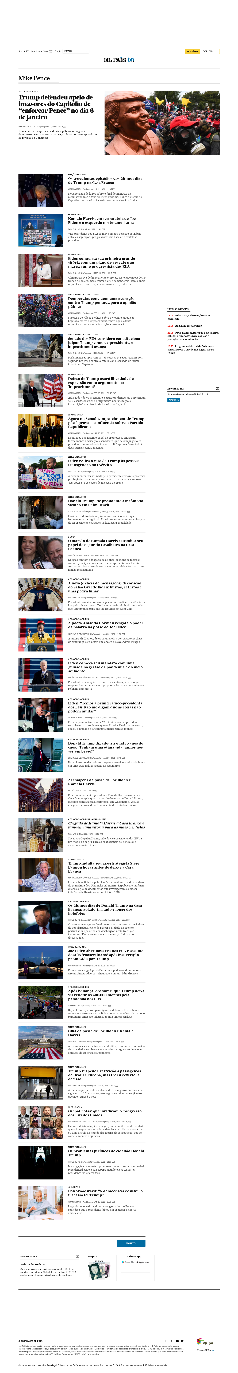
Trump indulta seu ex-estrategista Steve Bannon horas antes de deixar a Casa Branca (103, 867)
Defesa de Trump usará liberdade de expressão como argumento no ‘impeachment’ (101, 383)
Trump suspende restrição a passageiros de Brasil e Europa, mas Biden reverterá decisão (104, 1075)
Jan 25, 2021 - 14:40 (119, 512)
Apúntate (174, 400)
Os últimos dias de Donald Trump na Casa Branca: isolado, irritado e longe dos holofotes (105, 910)
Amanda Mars (74, 189)
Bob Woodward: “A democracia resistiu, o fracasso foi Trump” (105, 1193)
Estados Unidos (76, 215)
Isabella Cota (75, 1006)
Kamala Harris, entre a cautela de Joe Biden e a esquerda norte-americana (102, 221)
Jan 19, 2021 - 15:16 (113, 1042)
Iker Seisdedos (25, 127)
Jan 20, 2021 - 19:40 (121, 678)
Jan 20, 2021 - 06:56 (92, 834)
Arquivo (93, 1256)
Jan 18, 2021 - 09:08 (120, 1122)
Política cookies (65, 1365)
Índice (150, 1365)
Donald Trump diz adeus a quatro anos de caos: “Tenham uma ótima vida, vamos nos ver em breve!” (105, 747)
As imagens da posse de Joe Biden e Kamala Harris (99, 782)
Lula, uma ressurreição (188, 325)
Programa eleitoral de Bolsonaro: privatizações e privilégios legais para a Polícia (191, 349)
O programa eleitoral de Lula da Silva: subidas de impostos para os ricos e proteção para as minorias (193, 336)
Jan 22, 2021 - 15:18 (107, 598)
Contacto (22, 1365)
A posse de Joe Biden (78, 579)
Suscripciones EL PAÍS (110, 1365)
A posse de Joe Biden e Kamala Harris (87, 819)
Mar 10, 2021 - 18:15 (105, 273)
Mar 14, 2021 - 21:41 (94, 229)
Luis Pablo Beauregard (79, 634)
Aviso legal (52, 1365)
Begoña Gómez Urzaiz (78, 555)
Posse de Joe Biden (77, 947)
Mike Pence (34, 78)
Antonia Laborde (76, 598)
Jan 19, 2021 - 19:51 (100, 1006)
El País (71, 791)
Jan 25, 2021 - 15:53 (105, 471)
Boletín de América (32, 1264)
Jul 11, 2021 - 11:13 (104, 189)
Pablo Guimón (75, 229)
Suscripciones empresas (131, 1365)
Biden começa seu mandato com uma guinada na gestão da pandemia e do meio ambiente (105, 667)
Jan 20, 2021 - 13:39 (86, 791)
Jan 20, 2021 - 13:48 (114, 758)
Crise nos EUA (75, 1107)
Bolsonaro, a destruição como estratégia (188, 317)
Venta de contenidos (37, 1365)
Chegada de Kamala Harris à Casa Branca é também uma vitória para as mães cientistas (106, 825)
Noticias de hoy (161, 1365)
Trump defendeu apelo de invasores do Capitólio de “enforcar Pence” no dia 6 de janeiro (56, 107)
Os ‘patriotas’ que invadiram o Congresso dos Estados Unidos (105, 1113)
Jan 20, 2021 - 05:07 (121, 878)
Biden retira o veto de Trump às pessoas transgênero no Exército (104, 463)
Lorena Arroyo (75, 718)
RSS (145, 1365)
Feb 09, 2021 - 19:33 (104, 353)
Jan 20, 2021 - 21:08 (114, 634)
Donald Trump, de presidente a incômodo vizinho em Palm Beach (105, 503)
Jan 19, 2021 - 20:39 (104, 966)
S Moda (94, 555)
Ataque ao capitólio (28, 92)
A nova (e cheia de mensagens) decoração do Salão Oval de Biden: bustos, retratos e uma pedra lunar (105, 587)
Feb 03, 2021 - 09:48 (105, 393)
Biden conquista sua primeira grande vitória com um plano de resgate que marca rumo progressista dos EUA (101, 263)
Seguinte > (131, 1243)
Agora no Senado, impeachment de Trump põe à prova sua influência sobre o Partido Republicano (106, 423)
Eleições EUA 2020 (77, 175)
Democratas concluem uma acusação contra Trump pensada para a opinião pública (102, 303)
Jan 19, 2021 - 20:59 (119, 920)
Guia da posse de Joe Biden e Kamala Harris (101, 1033)
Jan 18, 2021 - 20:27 (108, 1086)
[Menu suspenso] (21, 60)
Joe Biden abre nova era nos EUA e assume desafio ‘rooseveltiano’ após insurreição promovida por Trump (105, 955)
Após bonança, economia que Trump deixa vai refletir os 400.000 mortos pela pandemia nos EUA (106, 995)
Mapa (96, 1365)
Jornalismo (74, 1187)
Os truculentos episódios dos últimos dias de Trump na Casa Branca (105, 181)
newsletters (175, 388)
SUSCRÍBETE (192, 51)
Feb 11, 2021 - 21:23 (104, 313)
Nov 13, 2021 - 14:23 (56, 127)
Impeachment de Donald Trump (83, 295)
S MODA (71, 537)
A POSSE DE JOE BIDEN (78, 987)
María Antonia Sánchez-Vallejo (83, 678)
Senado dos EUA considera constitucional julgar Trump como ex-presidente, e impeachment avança (104, 343)
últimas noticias (178, 309)
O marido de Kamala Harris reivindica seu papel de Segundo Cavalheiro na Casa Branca (105, 545)
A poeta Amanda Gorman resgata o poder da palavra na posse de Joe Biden (106, 625)
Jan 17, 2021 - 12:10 (104, 1162)
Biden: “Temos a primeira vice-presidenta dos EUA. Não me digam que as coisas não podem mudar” (105, 707)
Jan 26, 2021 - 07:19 (104, 433)
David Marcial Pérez (78, 512)
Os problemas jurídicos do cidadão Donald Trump (106, 1153)
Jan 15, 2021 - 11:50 (104, 1202)
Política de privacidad (83, 1365)
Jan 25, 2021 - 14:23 (109, 555)
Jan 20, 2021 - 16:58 (106, 718)
